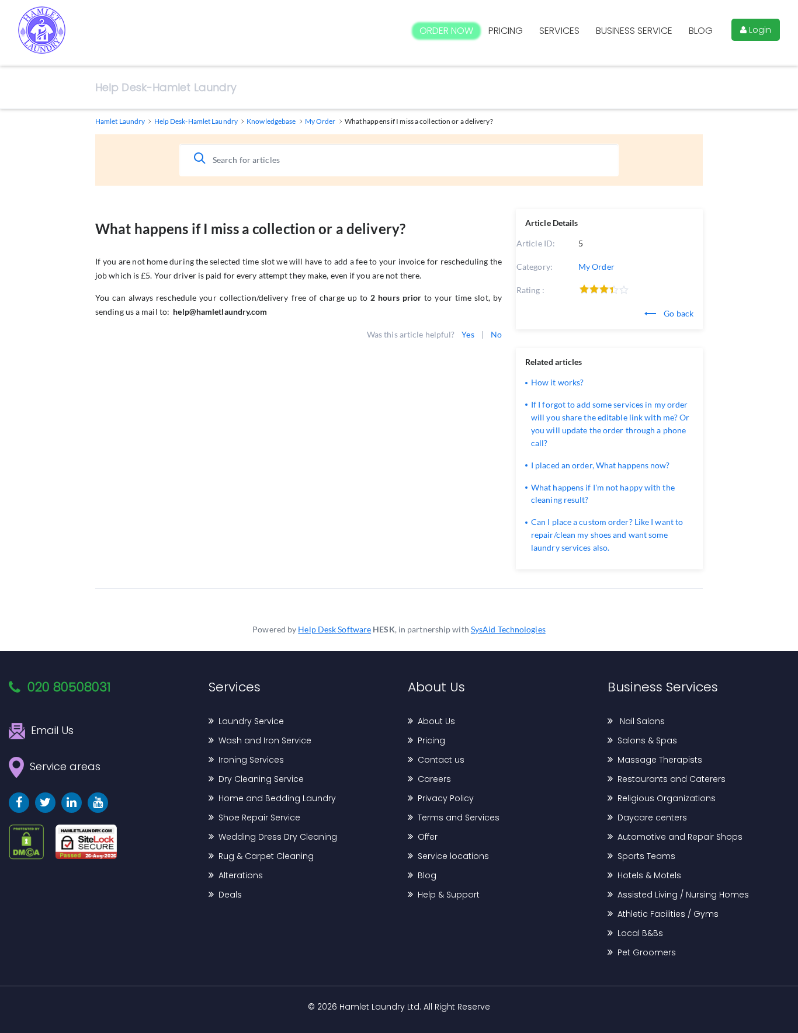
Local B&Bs (640, 933)
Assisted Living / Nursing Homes (683, 894)
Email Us (52, 730)
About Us (436, 721)
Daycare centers (652, 817)
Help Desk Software (334, 629)
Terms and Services (458, 817)
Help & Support (449, 894)
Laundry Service (251, 721)
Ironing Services (251, 760)
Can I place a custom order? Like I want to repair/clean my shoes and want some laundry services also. (607, 534)
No (496, 334)
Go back (677, 313)
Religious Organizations (666, 798)
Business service (634, 31)
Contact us (441, 760)
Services (559, 31)
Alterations (240, 875)
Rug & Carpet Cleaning (266, 856)
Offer (428, 837)
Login (759, 30)
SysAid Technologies (508, 629)
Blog (701, 31)
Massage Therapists (659, 760)
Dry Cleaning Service (261, 779)
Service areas (65, 766)
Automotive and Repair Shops (680, 837)
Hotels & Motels (649, 875)
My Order (596, 267)
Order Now (446, 30)
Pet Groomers (646, 952)
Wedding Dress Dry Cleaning (277, 837)
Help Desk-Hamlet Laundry (166, 87)
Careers (434, 779)
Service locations (453, 856)
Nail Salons (641, 721)
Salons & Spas (647, 740)
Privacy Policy (446, 798)
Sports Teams (646, 856)
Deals (230, 894)
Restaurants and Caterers (671, 779)
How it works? (557, 382)
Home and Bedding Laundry (277, 798)
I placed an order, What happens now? (600, 465)
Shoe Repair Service (259, 817)
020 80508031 (69, 687)
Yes (468, 334)
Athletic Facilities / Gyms (668, 914)
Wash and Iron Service (264, 740)
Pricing (505, 31)
